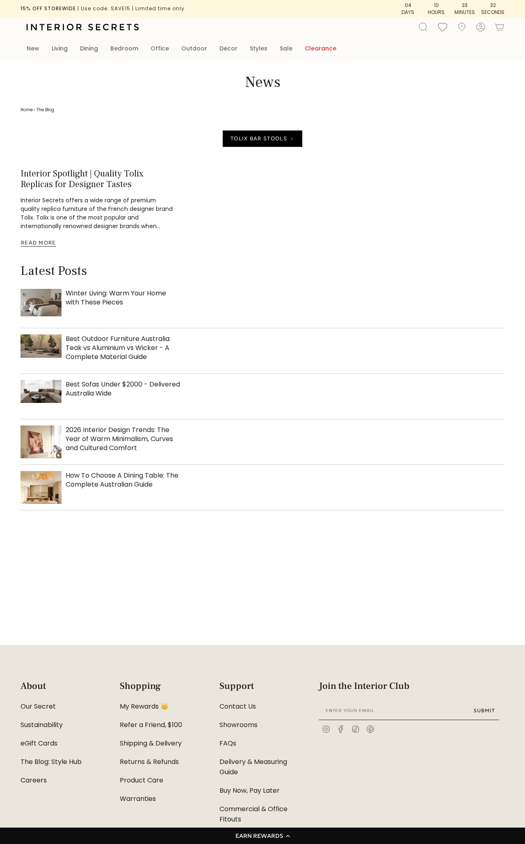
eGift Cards (39, 743)
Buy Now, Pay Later (249, 790)
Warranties (138, 798)
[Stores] (461, 27)
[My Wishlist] (442, 26)
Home (27, 110)
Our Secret (38, 706)
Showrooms (238, 725)
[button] (262, 836)
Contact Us (237, 706)
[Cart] (499, 27)
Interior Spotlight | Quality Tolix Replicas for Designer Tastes (82, 179)
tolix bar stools (259, 138)
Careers (34, 780)
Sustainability (42, 725)
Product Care (141, 780)
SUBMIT (484, 710)
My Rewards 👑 (144, 706)
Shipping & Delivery (151, 743)
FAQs (227, 743)
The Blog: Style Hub (51, 761)
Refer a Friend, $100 (151, 725)
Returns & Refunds (149, 761)
